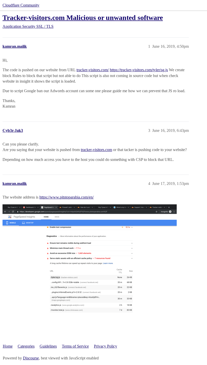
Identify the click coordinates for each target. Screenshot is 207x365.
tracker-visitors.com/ (92, 70)
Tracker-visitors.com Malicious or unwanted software (83, 17)
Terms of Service (75, 346)
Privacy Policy (105, 346)
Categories (26, 346)
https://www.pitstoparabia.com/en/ (66, 197)
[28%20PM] (90, 258)
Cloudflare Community (21, 5)
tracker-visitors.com (96, 150)
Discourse (31, 358)
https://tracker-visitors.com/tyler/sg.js (139, 70)
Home (8, 346)
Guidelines (48, 346)
